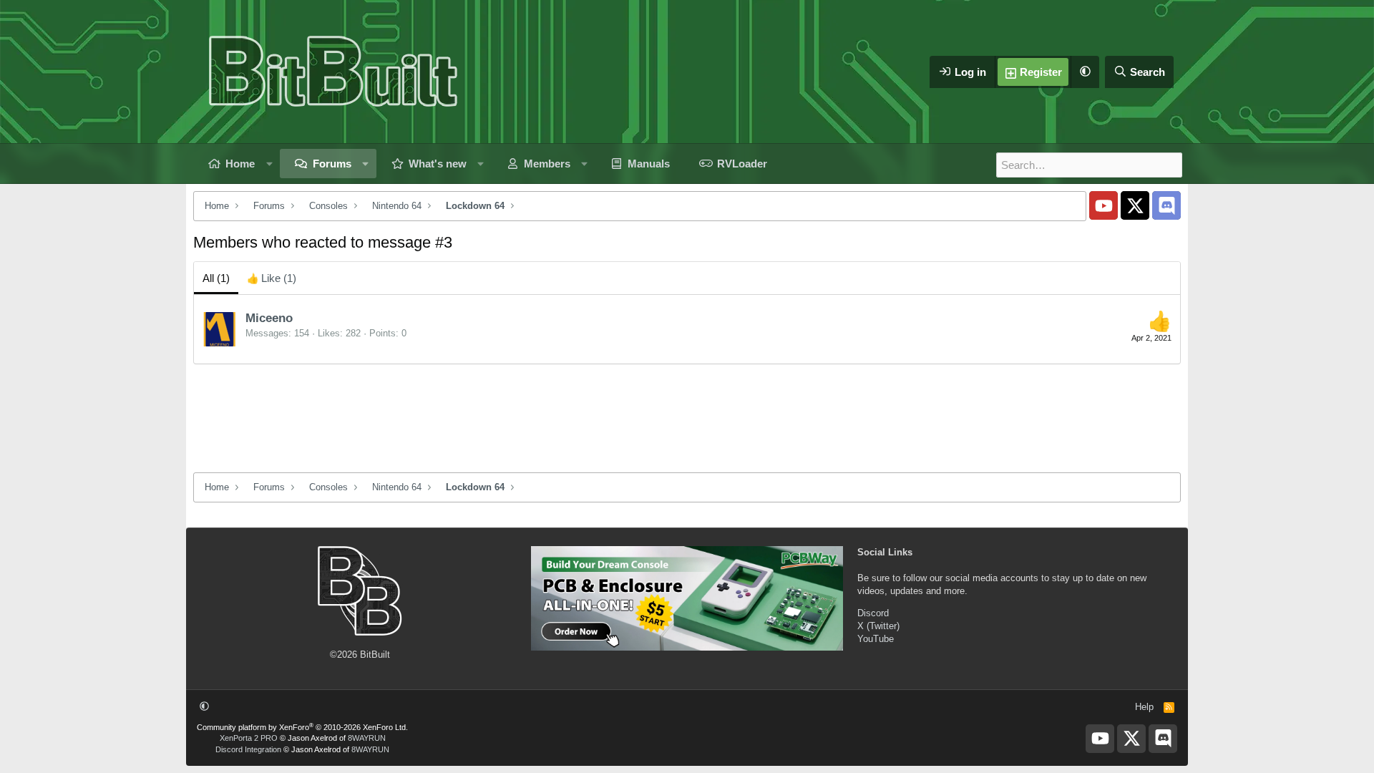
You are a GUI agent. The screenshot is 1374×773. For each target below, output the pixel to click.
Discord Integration (248, 749)
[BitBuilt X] (1135, 205)
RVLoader (742, 163)
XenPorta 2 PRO (249, 738)
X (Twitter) (878, 626)
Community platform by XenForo (302, 727)
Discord (873, 613)
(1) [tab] (216, 278)
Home (240, 163)
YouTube (875, 638)
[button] (1085, 72)
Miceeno (269, 318)
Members (547, 163)
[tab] (271, 278)
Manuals (649, 163)
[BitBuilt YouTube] (1103, 205)
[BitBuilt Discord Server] (1166, 205)
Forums (332, 163)
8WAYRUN (367, 738)
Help (1144, 706)
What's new (438, 163)
